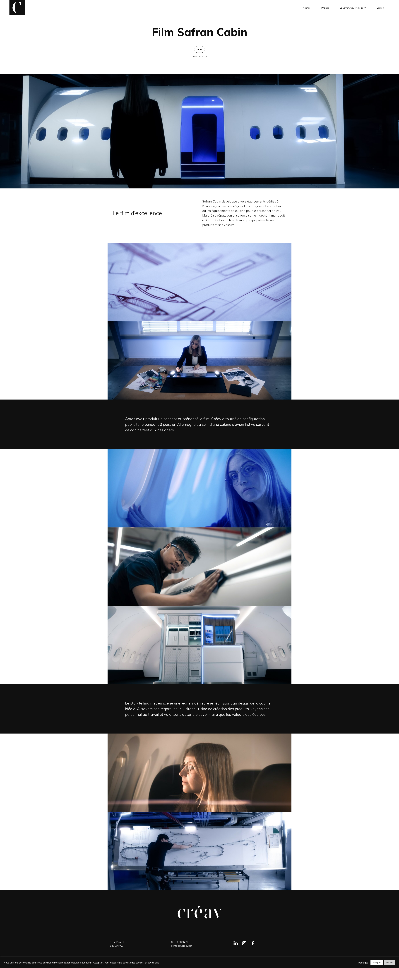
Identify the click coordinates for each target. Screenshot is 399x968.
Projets (325, 8)
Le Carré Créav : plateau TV (353, 8)
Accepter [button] (376, 962)
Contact (380, 8)
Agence (306, 8)
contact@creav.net (181, 945)
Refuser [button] (389, 962)
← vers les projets (199, 56)
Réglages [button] (363, 962)
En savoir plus (152, 962)
